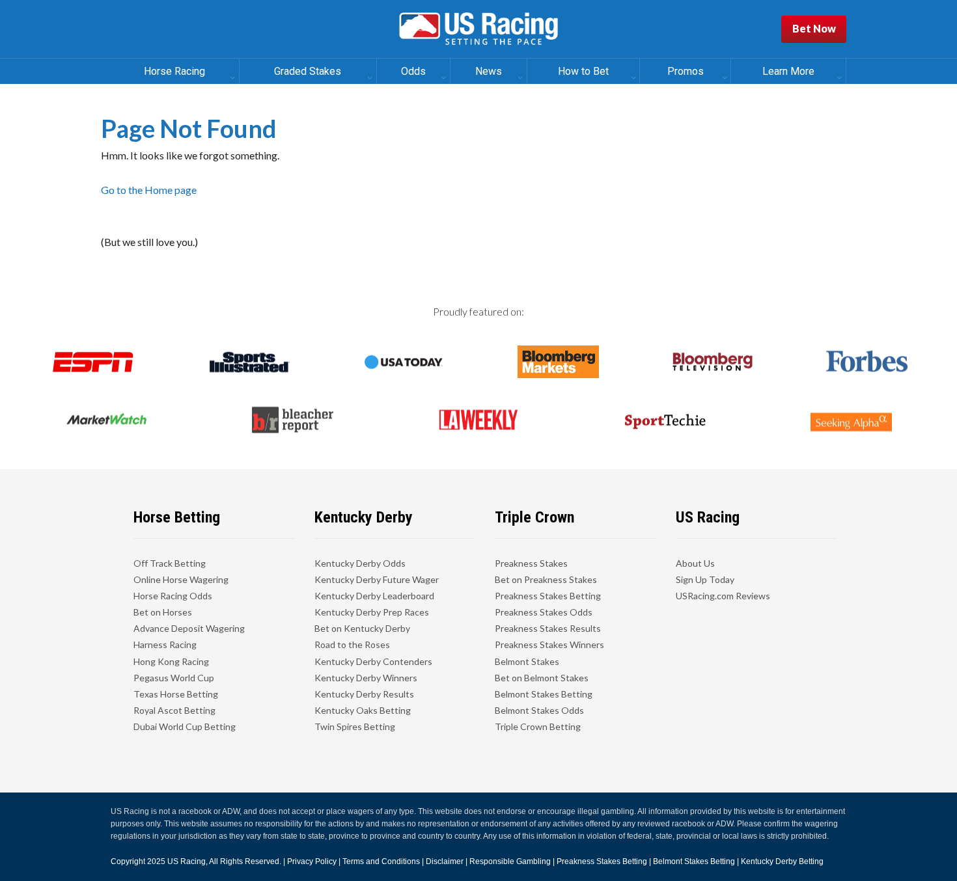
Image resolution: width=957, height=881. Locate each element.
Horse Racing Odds (172, 595)
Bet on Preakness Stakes (546, 579)
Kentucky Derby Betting (782, 861)
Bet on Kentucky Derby (362, 628)
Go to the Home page (149, 189)
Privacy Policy (312, 861)
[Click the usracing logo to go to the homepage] (478, 29)
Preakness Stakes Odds (543, 611)
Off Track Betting (169, 563)
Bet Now (814, 28)
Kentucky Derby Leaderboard (374, 595)
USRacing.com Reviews (723, 595)
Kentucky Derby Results (364, 693)
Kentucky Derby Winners (365, 677)
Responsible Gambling (510, 861)
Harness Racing (165, 644)
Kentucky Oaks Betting (362, 710)
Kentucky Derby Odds (360, 563)
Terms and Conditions (381, 861)
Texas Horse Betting (175, 693)
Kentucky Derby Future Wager (376, 579)
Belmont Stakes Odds (539, 710)
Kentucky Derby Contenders (373, 661)
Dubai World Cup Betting (184, 726)
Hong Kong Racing (171, 661)
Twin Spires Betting (354, 726)
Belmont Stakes (527, 661)
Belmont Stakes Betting (543, 693)
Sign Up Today (705, 579)
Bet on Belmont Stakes (542, 677)
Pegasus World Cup (173, 677)
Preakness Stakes (531, 563)
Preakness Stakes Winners (549, 644)
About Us (695, 563)
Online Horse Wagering (181, 579)
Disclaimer (445, 861)
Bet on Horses (162, 611)
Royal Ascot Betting (174, 710)
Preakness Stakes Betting (548, 595)
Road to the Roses (352, 644)
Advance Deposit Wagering (189, 628)
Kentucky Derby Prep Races (371, 611)
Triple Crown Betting (538, 726)
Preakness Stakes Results (548, 628)
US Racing (186, 861)
